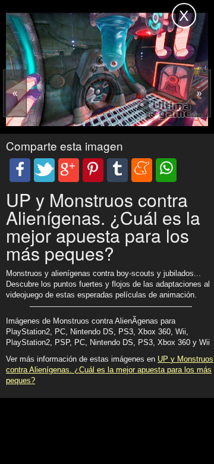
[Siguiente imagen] (199, 93)
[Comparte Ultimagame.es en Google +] (68, 170)
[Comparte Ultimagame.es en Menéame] (141, 170)
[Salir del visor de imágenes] (184, 15)
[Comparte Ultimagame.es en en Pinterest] (93, 170)
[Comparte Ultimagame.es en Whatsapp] (166, 170)
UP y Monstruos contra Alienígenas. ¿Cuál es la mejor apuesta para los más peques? (109, 370)
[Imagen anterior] (15, 93)
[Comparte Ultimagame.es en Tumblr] (117, 170)
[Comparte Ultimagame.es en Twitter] (44, 170)
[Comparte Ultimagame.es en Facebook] (20, 170)
